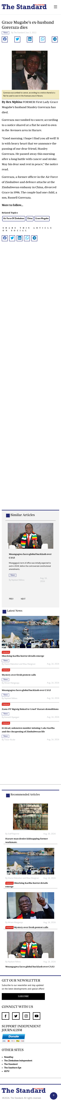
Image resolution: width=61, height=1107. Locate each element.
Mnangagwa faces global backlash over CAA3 (29, 966)
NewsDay (8, 1057)
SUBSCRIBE (23, 996)
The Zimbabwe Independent (18, 1061)
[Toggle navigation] (55, 7)
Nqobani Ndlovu (17, 580)
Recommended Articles (25, 794)
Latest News (14, 610)
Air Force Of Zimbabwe (13, 218)
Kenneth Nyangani (11, 717)
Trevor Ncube (9, 740)
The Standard (11, 1064)
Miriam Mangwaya (11, 683)
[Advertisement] (30, 380)
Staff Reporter (13, 834)
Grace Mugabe (42, 218)
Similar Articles (23, 515)
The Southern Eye (12, 1068)
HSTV (6, 1071)
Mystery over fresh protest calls (31, 927)
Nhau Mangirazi (29, 664)
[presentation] (11, 599)
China (29, 218)
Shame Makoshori (11, 664)
